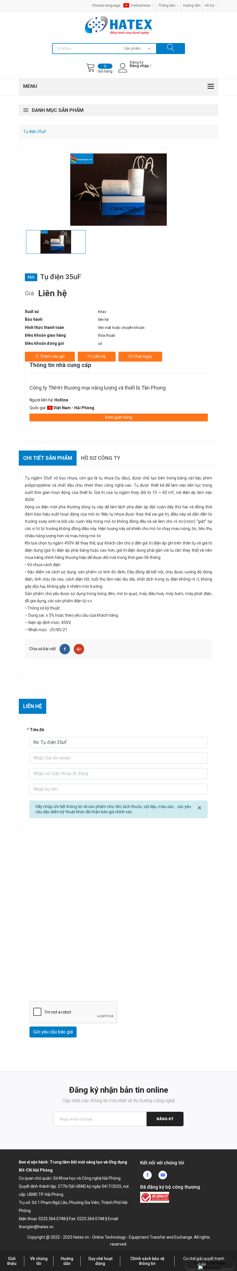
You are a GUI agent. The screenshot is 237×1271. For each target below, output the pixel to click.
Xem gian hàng (118, 417)
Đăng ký (165, 1119)
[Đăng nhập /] (139, 70)
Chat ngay (142, 356)
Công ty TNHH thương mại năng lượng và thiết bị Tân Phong (97, 388)
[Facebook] (65, 649)
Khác (102, 312)
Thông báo (166, 5)
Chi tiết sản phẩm (47, 458)
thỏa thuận (106, 335)
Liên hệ (98, 356)
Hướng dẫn (192, 5)
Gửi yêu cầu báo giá (53, 1032)
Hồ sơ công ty (100, 458)
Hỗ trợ (209, 5)
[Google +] (79, 649)
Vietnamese (140, 5)
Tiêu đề (37, 729)
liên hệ (103, 319)
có (100, 343)
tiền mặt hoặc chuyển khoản (121, 327)
